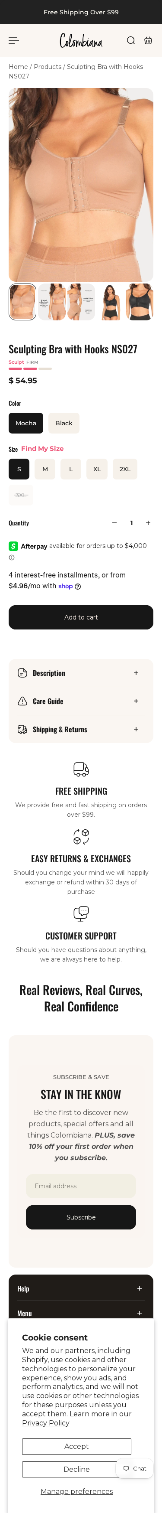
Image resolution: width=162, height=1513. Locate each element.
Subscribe (81, 1217)
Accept (76, 1446)
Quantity (19, 522)
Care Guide (48, 701)
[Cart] (148, 40)
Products (48, 67)
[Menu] (13, 40)
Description (49, 673)
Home (19, 67)
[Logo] (81, 40)
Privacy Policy (46, 1423)
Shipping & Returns (60, 729)
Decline (77, 1469)
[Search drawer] (131, 40)
